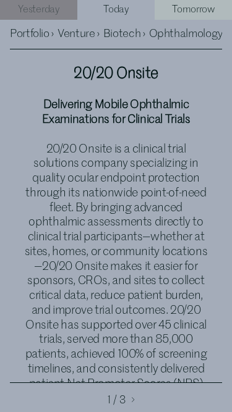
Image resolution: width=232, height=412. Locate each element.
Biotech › (124, 34)
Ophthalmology (186, 34)
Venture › (79, 34)
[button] (124, 398)
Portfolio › (32, 34)
